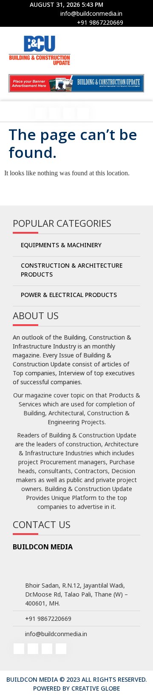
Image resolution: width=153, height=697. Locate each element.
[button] (16, 111)
